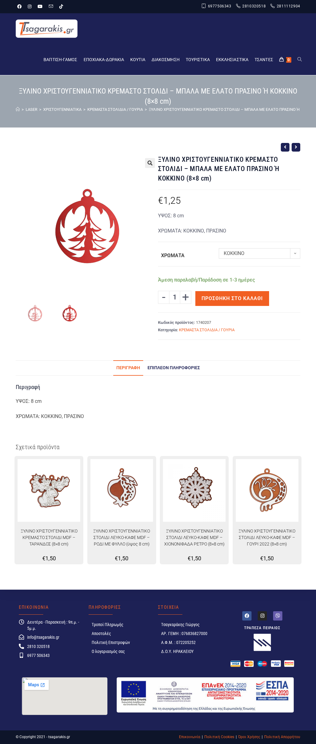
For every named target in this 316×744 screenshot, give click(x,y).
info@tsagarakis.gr (43, 637)
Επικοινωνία (189, 737)
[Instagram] (262, 616)
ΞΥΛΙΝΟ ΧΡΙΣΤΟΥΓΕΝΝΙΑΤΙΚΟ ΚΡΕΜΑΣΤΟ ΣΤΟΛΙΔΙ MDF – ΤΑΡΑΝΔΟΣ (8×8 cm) (49, 537)
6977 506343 (38, 655)
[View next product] (296, 147)
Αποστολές (101, 633)
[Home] (18, 109)
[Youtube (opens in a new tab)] (40, 6)
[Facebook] (247, 616)
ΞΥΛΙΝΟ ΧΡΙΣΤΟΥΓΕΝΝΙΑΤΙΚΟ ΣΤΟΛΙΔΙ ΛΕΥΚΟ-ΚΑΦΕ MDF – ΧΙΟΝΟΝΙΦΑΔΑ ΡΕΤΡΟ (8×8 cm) (194, 537)
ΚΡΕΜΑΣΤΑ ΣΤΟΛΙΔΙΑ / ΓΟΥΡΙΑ (207, 330)
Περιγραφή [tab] (128, 367)
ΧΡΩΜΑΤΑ (173, 255)
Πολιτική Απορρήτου (282, 737)
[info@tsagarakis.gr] (21, 637)
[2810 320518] (21, 646)
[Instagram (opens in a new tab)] (30, 6)
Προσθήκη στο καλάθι (232, 298)
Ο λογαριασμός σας (108, 651)
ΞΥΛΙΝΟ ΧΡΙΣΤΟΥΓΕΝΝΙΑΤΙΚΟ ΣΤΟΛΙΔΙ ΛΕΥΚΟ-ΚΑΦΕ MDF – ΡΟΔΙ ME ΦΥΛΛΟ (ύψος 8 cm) (121, 537)
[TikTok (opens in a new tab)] (61, 6)
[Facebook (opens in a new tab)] (21, 6)
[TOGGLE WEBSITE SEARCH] (299, 59)
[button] (150, 163)
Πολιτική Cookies (219, 737)
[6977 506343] (21, 655)
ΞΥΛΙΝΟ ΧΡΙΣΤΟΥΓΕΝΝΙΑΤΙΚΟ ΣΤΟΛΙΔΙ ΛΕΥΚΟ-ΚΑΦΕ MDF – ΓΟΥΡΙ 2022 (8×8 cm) (267, 537)
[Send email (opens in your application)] (51, 6)
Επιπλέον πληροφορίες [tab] (174, 367)
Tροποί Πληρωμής (107, 624)
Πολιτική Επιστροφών (111, 642)
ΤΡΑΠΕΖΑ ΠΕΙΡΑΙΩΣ (262, 627)
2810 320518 (38, 646)
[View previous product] (285, 147)
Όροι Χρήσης (249, 737)
